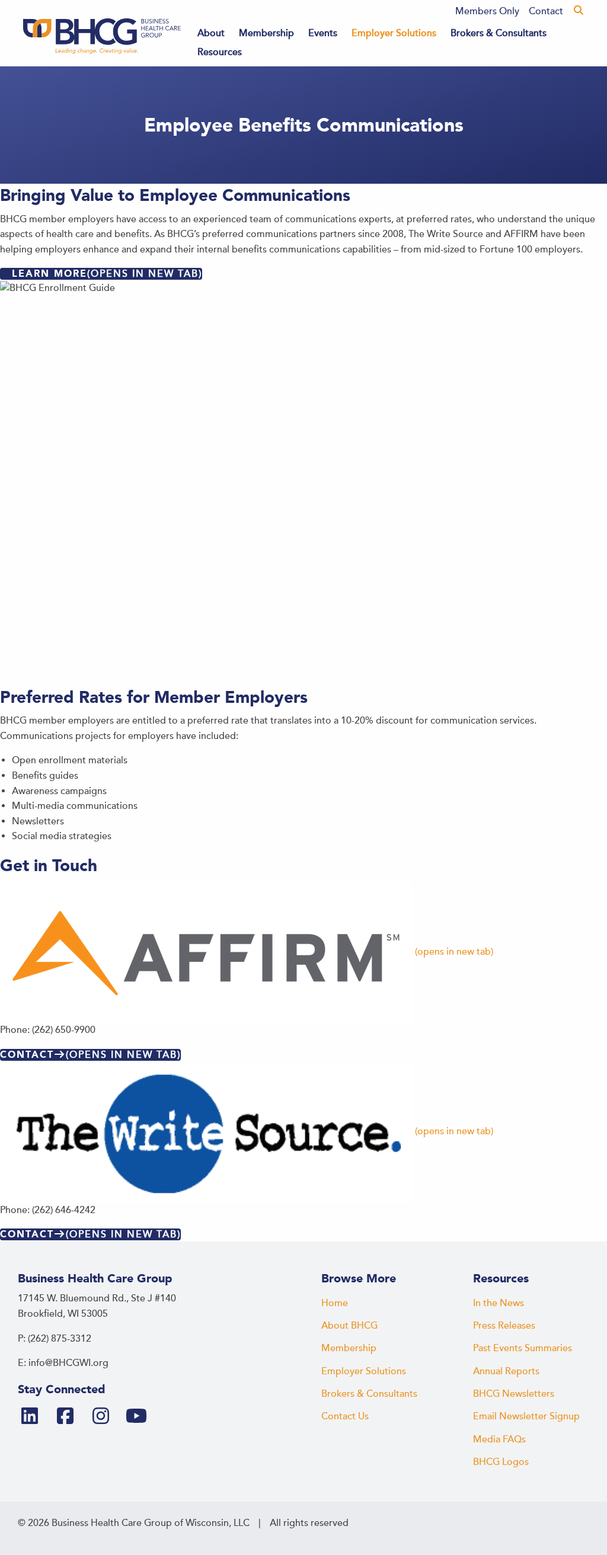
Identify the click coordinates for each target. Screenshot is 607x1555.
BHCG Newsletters (513, 1394)
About (211, 33)
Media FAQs (499, 1439)
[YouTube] (141, 1417)
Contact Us (345, 1416)
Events (322, 33)
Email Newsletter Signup (526, 1416)
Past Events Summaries (522, 1348)
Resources (219, 52)
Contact (546, 11)
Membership (266, 33)
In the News (498, 1303)
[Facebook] (70, 1417)
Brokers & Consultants (499, 33)
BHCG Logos (501, 1462)
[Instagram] (105, 1417)
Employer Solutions (394, 33)
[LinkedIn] (34, 1417)
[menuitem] (487, 11)
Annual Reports (506, 1371)
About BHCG (349, 1326)
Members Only (487, 11)
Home (334, 1303)
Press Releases (504, 1326)
